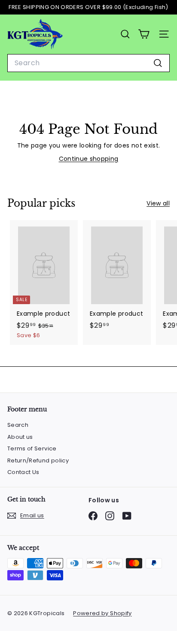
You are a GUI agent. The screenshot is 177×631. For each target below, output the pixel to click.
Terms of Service (32, 448)
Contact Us (23, 472)
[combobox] (88, 63)
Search (17, 425)
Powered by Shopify (102, 613)
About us (20, 437)
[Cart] (144, 34)
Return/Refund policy (38, 460)
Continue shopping (89, 158)
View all (158, 203)
